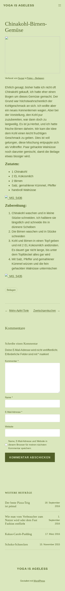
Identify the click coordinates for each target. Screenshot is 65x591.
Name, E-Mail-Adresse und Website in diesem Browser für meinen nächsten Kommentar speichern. (27, 444)
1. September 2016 (54, 520)
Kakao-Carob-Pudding (18, 534)
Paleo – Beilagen (35, 78)
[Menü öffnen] (60, 5)
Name (9, 397)
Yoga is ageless (18, 5)
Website (9, 426)
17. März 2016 (52, 534)
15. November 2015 (50, 544)
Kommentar (11, 361)
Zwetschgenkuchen (44, 310)
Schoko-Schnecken (16, 544)
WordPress (39, 580)
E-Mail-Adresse (13, 412)
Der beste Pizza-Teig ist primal (17, 504)
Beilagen (11, 290)
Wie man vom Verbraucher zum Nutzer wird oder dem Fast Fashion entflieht (24, 520)
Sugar (21, 78)
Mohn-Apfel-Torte (19, 310)
